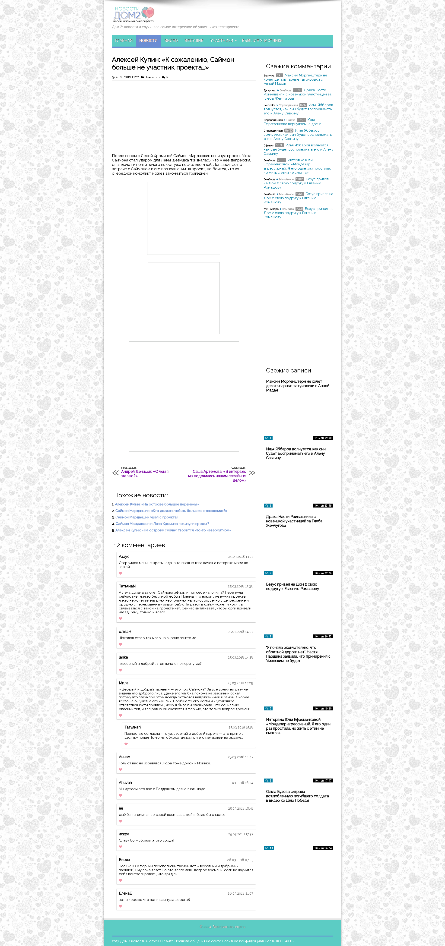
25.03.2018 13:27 (240, 557)
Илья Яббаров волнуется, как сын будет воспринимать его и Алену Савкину (298, 109)
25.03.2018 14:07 (240, 632)
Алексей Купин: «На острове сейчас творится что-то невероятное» (173, 530)
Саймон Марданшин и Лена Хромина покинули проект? (162, 524)
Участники (221, 41)
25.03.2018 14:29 (240, 683)
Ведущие (194, 41)
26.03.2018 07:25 (240, 860)
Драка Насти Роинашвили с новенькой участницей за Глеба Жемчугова (297, 94)
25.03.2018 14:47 (240, 757)
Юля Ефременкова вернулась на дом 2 (292, 122)
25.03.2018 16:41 (240, 808)
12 (166, 77)
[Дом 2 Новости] (133, 19)
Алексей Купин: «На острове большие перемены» (157, 504)
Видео (171, 41)
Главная (124, 41)
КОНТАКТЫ (285, 941)
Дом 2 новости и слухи (139, 941)
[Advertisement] (184, 115)
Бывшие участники (262, 41)
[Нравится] (120, 573)
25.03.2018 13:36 (240, 586)
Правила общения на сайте (198, 941)
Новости (148, 41)
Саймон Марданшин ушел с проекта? (146, 517)
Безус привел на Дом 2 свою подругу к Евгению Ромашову (296, 183)
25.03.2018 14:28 (240, 657)
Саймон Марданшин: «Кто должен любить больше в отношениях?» (171, 511)
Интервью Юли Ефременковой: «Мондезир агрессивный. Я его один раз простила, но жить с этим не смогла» (297, 166)
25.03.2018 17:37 (240, 834)
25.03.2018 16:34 (240, 783)
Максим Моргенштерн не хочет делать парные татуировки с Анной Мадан (295, 79)
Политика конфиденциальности (248, 941)
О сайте (167, 941)
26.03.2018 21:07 (240, 893)
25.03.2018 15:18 (241, 727)
